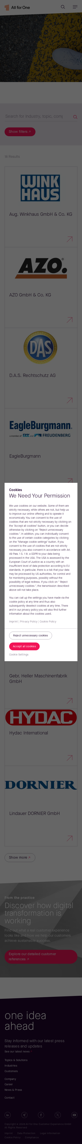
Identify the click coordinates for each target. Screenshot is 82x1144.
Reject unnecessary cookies (30, 635)
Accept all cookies (24, 646)
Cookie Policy (48, 621)
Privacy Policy (28, 621)
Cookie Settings (18, 654)
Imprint (13, 621)
